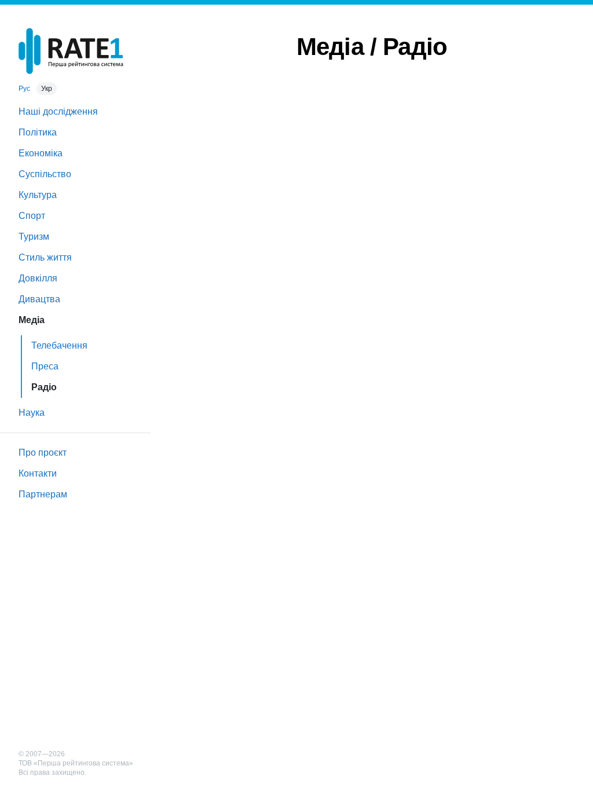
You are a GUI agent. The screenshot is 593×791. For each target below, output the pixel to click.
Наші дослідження (58, 111)
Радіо (44, 387)
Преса (44, 366)
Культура (38, 195)
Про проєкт (43, 452)
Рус (24, 89)
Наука (32, 413)
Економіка (41, 153)
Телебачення (59, 345)
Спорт (32, 216)
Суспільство (45, 174)
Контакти (38, 473)
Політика (38, 132)
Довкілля (38, 278)
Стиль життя (45, 257)
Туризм (34, 236)
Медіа (32, 320)
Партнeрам (43, 494)
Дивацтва (39, 299)
